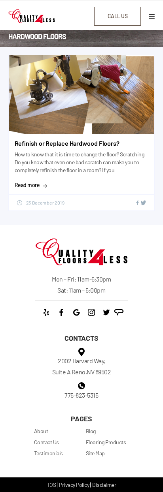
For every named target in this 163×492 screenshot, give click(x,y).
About (41, 431)
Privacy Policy (74, 484)
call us (118, 16)
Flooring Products (106, 442)
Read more (27, 185)
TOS (51, 484)
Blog (91, 431)
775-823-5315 (81, 395)
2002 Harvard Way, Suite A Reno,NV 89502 (81, 366)
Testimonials (48, 453)
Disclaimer (104, 484)
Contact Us (46, 442)
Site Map (95, 453)
